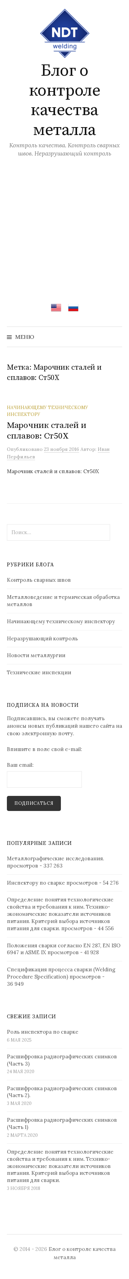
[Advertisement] (64, 225)
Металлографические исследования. (55, 858)
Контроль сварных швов (39, 580)
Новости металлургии (36, 655)
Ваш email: (20, 765)
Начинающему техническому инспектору (61, 621)
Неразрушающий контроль (42, 638)
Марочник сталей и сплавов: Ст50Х (46, 430)
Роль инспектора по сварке (42, 1032)
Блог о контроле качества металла (64, 100)
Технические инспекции (39, 672)
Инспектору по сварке (36, 883)
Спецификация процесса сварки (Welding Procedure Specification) (61, 973)
